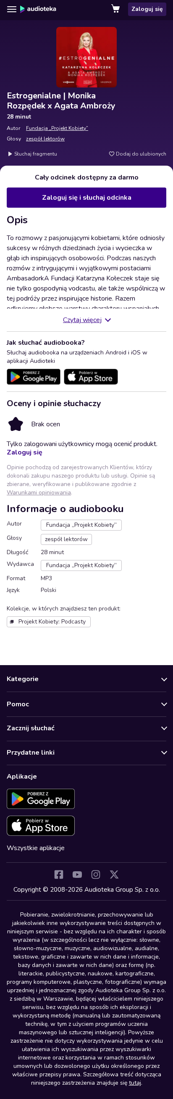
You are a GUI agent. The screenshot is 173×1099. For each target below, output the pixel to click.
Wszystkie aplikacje (36, 848)
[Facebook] (59, 874)
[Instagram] (96, 874)
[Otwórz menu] (12, 9)
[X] (114, 874)
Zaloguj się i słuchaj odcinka (86, 197)
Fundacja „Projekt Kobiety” (57, 128)
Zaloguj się (147, 9)
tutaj (135, 1083)
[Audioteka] (38, 9)
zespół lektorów (45, 138)
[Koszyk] (116, 9)
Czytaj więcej (82, 320)
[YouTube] (77, 874)
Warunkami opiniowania (39, 493)
